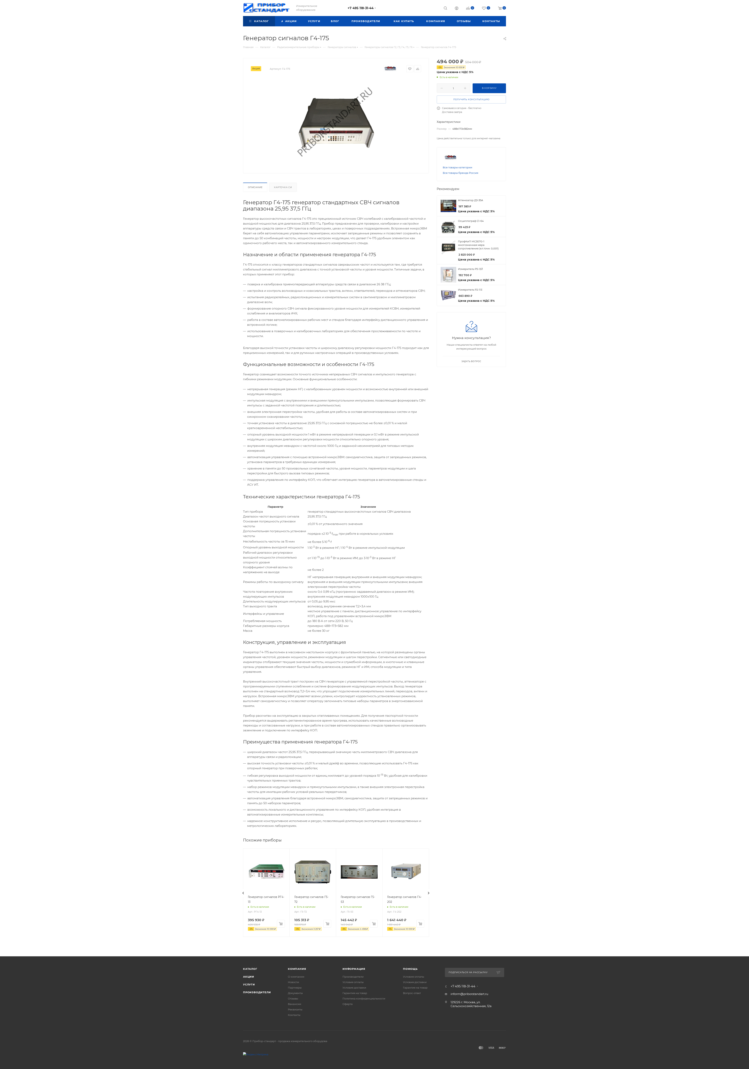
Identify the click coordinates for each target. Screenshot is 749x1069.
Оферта (348, 1004)
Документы (295, 993)
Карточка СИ (283, 187)
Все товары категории (457, 167)
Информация (354, 968)
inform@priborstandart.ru (469, 994)
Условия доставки (354, 987)
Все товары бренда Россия (460, 172)
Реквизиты (295, 1009)
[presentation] (243, 893)
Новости (293, 982)
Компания (297, 968)
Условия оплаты (353, 982)
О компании (296, 976)
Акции (248, 976)
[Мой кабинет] (456, 8)
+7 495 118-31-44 (361, 8)
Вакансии (294, 1004)
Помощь (410, 968)
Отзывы (293, 998)
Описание (255, 187)
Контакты (294, 1014)
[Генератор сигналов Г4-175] (336, 122)
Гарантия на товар (355, 993)
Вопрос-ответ (412, 993)
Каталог (250, 968)
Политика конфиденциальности (364, 998)
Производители (257, 992)
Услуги (249, 984)
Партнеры (295, 987)
